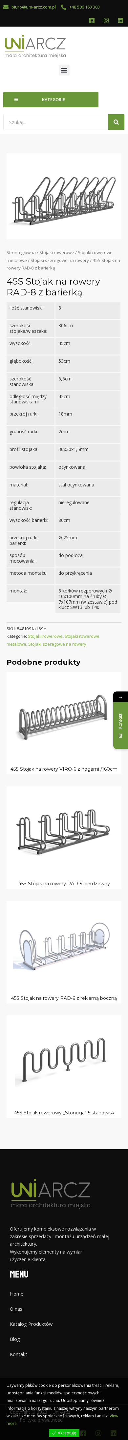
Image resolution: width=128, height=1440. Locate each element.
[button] (64, 70)
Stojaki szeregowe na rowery (60, 260)
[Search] (116, 122)
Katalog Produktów (31, 1324)
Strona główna (21, 252)
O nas (16, 1308)
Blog (15, 1339)
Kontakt (18, 1354)
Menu (19, 1274)
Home (16, 1293)
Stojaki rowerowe (56, 252)
